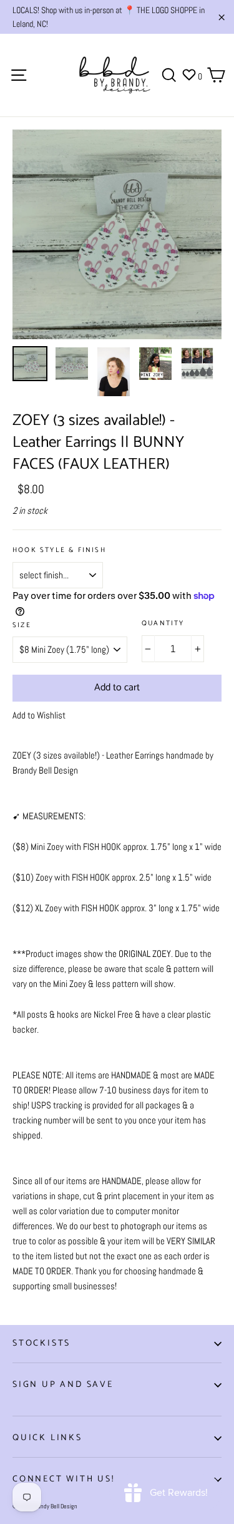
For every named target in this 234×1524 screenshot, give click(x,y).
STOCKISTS (41, 1343)
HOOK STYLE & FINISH (59, 550)
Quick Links (47, 1438)
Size (21, 625)
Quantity (163, 623)
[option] (117, 234)
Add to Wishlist (39, 715)
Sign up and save (63, 1385)
